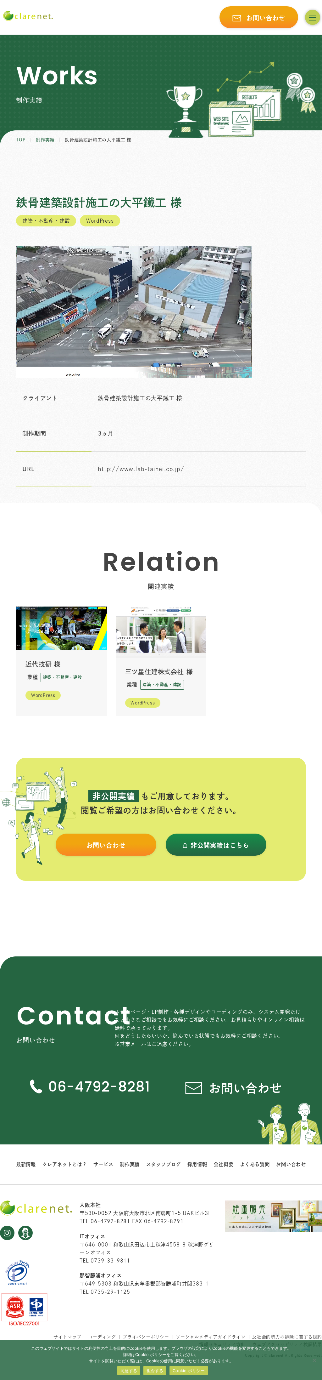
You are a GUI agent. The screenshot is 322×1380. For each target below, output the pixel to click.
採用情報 (197, 1164)
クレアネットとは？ (64, 1164)
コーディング (102, 1337)
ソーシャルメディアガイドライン (211, 1337)
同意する (128, 1370)
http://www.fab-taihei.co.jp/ (141, 469)
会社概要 (223, 1164)
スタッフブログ (163, 1164)
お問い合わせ (291, 1164)
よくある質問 (255, 1164)
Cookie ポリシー (189, 1370)
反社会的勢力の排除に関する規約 (287, 1337)
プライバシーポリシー (146, 1337)
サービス (103, 1164)
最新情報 (26, 1164)
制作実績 (130, 1164)
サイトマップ (67, 1337)
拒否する (155, 1370)
